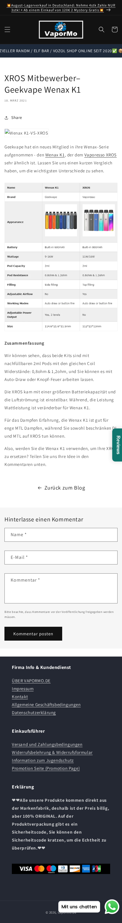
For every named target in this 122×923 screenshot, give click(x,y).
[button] (7, 29)
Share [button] (16, 117)
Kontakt (20, 696)
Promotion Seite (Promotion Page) (46, 768)
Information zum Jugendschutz (43, 760)
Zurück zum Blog (64, 487)
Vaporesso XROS (100, 155)
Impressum (22, 688)
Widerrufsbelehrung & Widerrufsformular (52, 752)
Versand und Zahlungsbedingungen (47, 744)
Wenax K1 (55, 155)
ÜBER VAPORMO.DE (31, 680)
